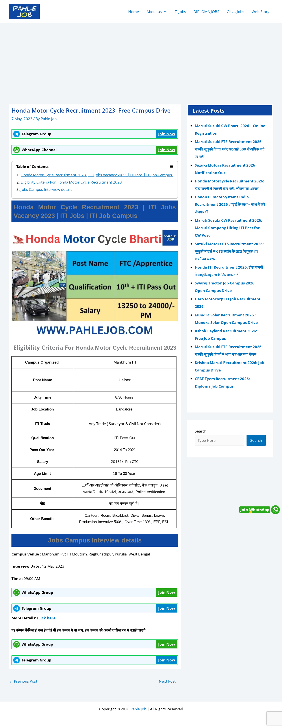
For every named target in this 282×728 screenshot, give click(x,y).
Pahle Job (138, 708)
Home (133, 11)
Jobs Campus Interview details (46, 189)
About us (154, 11)
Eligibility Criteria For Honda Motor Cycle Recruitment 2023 (71, 182)
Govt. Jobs (235, 11)
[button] (164, 11)
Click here (46, 617)
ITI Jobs (180, 11)
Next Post (169, 681)
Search (200, 430)
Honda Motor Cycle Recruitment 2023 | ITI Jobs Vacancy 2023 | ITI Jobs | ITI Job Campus (97, 174)
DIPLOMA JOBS (206, 11)
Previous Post (23, 681)
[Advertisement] (141, 56)
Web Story (260, 11)
